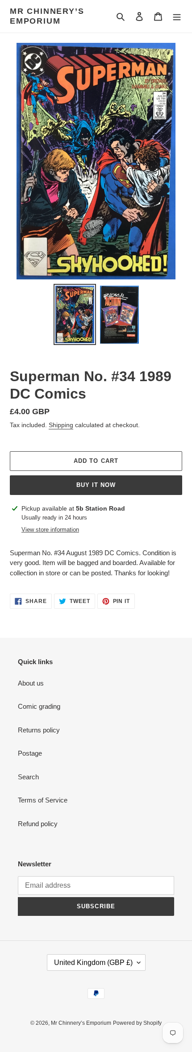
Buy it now (96, 485)
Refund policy (38, 823)
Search (28, 777)
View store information (50, 529)
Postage (30, 753)
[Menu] (176, 16)
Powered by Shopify (137, 1023)
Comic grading (39, 706)
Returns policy (39, 730)
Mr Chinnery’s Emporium (47, 16)
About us (31, 683)
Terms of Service (42, 800)
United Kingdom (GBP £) (93, 962)
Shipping (61, 424)
